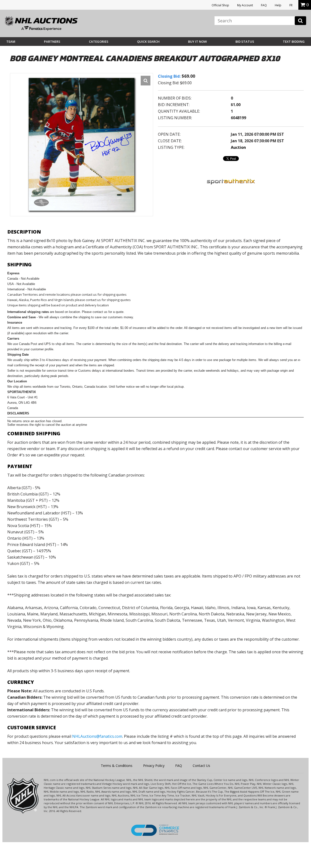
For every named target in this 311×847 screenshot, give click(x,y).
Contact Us (201, 765)
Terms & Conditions (116, 765)
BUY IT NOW (197, 41)
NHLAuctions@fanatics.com (97, 736)
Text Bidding (294, 41)
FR (291, 5)
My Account (245, 5)
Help (278, 5)
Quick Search (148, 41)
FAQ (264, 5)
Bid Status (244, 41)
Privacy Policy (153, 765)
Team (10, 41)
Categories (98, 41)
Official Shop (220, 5)
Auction (238, 147)
